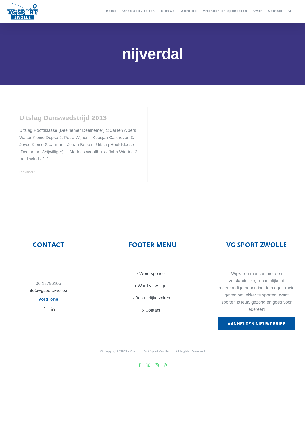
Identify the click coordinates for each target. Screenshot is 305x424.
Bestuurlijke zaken (152, 298)
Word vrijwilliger (153, 285)
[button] (290, 10)
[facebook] (44, 309)
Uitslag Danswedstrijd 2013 (63, 118)
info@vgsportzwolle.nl (48, 290)
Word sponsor (152, 273)
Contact (152, 310)
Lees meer (26, 172)
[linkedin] (53, 309)
